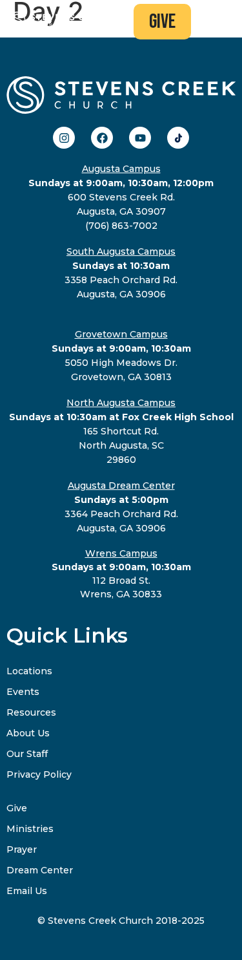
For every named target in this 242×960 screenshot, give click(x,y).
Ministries (30, 829)
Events (22, 692)
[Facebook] (102, 138)
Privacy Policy (39, 774)
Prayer (21, 849)
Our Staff (27, 754)
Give (16, 808)
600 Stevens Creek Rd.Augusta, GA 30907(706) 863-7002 (121, 197)
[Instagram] (64, 138)
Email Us (26, 891)
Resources (31, 712)
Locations (29, 671)
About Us (28, 733)
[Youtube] (140, 138)
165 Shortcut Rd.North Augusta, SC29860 (121, 431)
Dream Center (39, 870)
